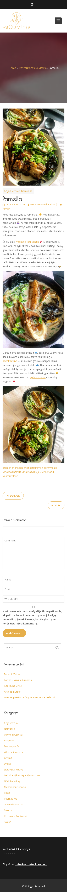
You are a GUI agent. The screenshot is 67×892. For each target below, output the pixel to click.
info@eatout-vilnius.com (31, 864)
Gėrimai (8, 758)
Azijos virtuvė (12, 191)
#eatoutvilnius (10, 476)
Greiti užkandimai (13, 804)
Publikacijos (10, 798)
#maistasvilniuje (30, 471)
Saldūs (7, 822)
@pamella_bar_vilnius (27, 241)
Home (12, 68)
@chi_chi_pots (38, 377)
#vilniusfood (47, 471)
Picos (7, 792)
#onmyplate (50, 467)
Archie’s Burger (12, 691)
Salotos (8, 810)
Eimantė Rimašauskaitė (43, 204)
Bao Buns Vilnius (13, 685)
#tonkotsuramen (33, 467)
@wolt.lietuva (10, 361)
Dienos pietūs (11, 746)
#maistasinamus (12, 471)
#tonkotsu (17, 467)
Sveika (7, 763)
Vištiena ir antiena (14, 752)
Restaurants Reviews (32, 68)
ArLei (54, 505)
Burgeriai (9, 740)
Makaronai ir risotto (15, 787)
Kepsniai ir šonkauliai (15, 816)
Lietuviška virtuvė (13, 769)
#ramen (7, 467)
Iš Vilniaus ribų (12, 781)
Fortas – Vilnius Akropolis (18, 680)
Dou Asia (15, 495)
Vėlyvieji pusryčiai (13, 734)
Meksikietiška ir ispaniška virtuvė (22, 775)
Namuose (26, 191)
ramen (6, 208)
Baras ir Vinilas (12, 674)
